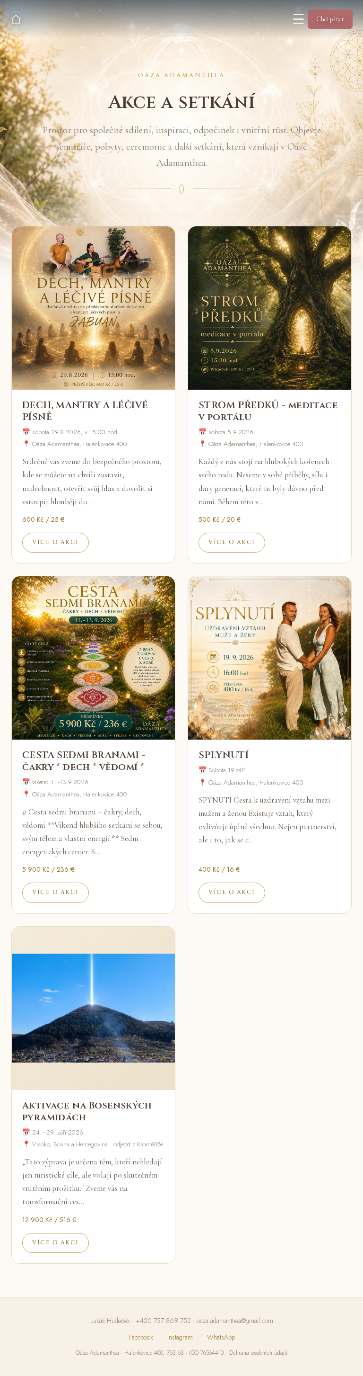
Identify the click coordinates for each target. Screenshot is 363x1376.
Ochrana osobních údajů (258, 1353)
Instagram (180, 1337)
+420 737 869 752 (163, 1320)
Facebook (141, 1337)
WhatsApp (221, 1337)
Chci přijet (330, 19)
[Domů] (16, 19)
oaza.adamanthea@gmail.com (235, 1320)
